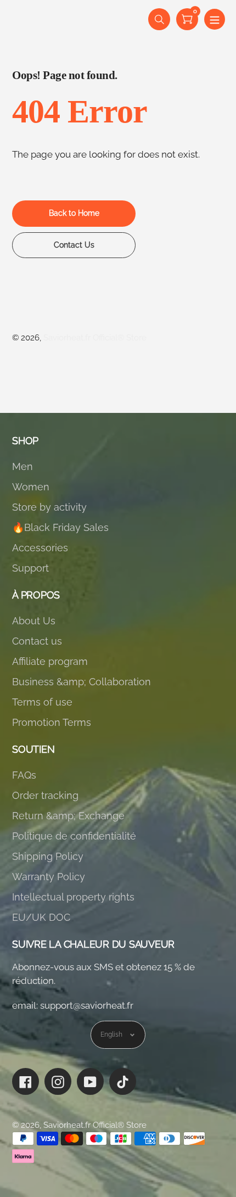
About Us (33, 621)
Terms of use (42, 702)
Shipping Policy (47, 856)
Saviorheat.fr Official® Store (95, 338)
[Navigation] (214, 19)
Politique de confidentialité (74, 836)
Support (30, 568)
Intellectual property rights (73, 897)
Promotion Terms (51, 722)
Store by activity (49, 507)
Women (30, 487)
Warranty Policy (48, 876)
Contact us (37, 641)
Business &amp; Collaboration (81, 681)
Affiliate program (50, 661)
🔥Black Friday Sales (60, 527)
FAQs (24, 775)
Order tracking (45, 795)
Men (22, 466)
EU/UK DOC (41, 917)
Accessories (40, 547)
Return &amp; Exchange (68, 815)
